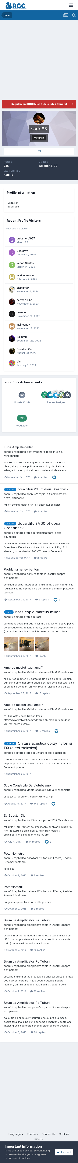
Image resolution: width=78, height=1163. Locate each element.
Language (15, 1134)
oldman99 (23, 287)
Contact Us (48, 1134)
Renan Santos (25, 263)
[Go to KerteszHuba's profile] (12, 302)
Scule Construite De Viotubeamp (27, 785)
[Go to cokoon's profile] (12, 314)
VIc (19, 361)
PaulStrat (32, 820)
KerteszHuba (24, 300)
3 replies (42, 511)
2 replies (43, 599)
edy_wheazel (35, 451)
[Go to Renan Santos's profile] (12, 265)
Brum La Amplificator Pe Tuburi (27, 920)
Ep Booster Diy (14, 815)
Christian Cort (25, 349)
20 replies (39, 949)
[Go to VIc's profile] (12, 363)
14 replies (34, 841)
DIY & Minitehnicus (61, 672)
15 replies (44, 693)
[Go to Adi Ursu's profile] (12, 338)
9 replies (42, 477)
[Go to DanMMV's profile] (12, 252)
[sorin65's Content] (39, 151)
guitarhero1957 (26, 238)
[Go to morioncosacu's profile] (12, 277)
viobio (30, 789)
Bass (38, 616)
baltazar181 (33, 858)
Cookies (64, 1134)
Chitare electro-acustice (51, 752)
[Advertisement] (39, 61)
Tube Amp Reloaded (18, 447)
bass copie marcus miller (37, 612)
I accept (65, 1152)
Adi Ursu (22, 336)
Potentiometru (14, 853)
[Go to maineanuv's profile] (12, 326)
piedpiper (33, 924)
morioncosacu (25, 275)
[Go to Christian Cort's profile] (12, 351)
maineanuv (23, 324)
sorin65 (8, 451)
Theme (32, 1134)
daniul (30, 573)
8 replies (38, 875)
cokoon (21, 312)
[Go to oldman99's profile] (12, 289)
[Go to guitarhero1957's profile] (12, 240)
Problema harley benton (21, 569)
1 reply (42, 655)
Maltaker (32, 672)
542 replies (40, 803)
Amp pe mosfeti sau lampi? (23, 667)
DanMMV (22, 250)
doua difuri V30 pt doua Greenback (43, 489)
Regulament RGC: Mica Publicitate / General (39, 103)
